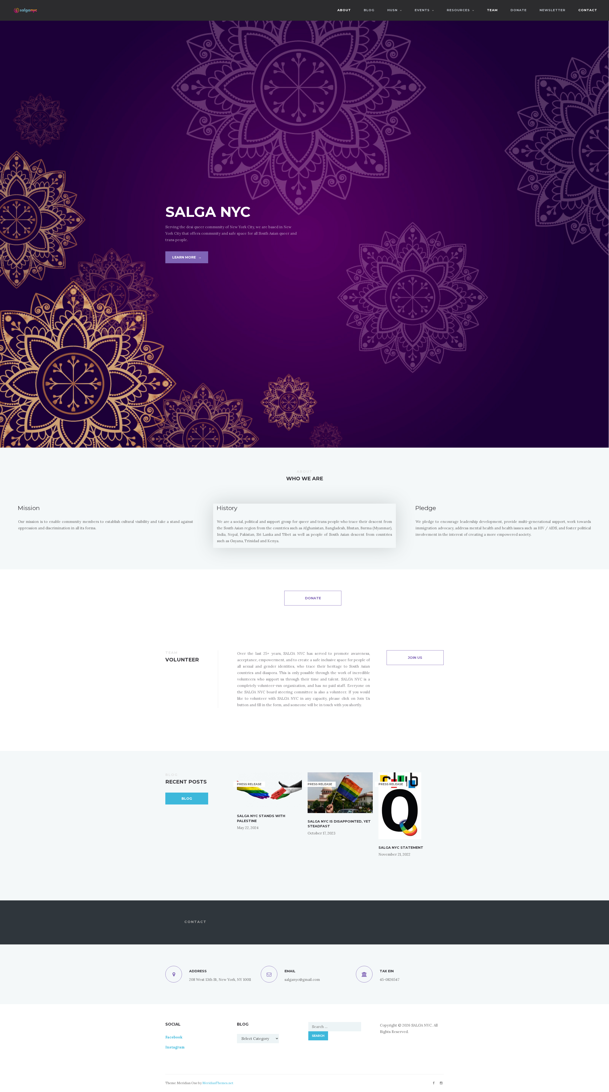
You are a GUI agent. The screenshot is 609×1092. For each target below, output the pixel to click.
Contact (587, 10)
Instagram (175, 1047)
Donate (313, 598)
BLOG (369, 10)
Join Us (415, 657)
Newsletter (552, 10)
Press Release (249, 784)
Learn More (186, 257)
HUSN (392, 10)
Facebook (173, 1037)
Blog (187, 798)
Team (492, 10)
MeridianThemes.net (217, 1083)
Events (422, 10)
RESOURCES (458, 10)
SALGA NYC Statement (400, 847)
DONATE (519, 10)
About (344, 10)
